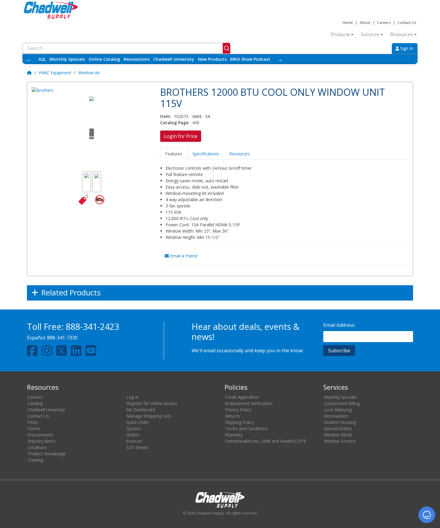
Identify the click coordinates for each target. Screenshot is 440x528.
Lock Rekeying (338, 409)
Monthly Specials (67, 59)
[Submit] (226, 48)
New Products (212, 59)
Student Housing (340, 422)
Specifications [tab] (205, 154)
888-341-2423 (92, 326)
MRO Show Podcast (250, 59)
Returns (232, 416)
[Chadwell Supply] (51, 9)
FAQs (33, 422)
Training (35, 460)
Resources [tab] (239, 154)
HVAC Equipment (55, 72)
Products (340, 34)
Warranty (234, 435)
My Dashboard (140, 409)
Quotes (133, 428)
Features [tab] (173, 154)
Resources (401, 34)
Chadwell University (173, 59)
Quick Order (137, 422)
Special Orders (338, 428)
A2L (42, 59)
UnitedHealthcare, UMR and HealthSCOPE (265, 441)
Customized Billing (341, 403)
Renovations (137, 59)
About (365, 22)
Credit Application (242, 397)
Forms (34, 428)
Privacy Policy (238, 409)
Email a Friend (183, 256)
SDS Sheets (137, 447)
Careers (384, 22)
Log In (132, 397)
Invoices (134, 441)
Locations (37, 447)
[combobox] (126, 48)
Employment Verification (248, 403)
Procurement (40, 435)
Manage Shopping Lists (149, 416)
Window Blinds (338, 435)
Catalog (35, 403)
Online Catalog (104, 59)
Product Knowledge (47, 453)
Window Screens (340, 441)
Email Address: (339, 325)
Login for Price (180, 136)
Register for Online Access (151, 403)
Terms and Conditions (246, 428)
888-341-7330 (62, 337)
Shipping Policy (239, 422)
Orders (132, 435)
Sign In (406, 48)
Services (370, 34)
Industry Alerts (41, 441)
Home (347, 22)
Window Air (89, 72)
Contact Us (406, 22)
